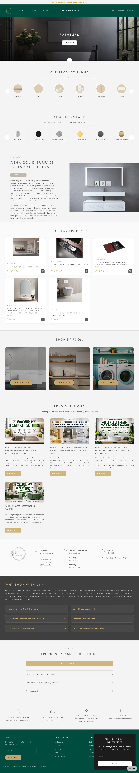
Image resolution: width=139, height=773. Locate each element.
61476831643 (112, 553)
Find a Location (45, 553)
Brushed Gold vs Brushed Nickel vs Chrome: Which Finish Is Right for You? (69, 450)
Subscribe (115, 764)
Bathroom (21, 11)
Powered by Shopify (38, 766)
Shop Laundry (108, 383)
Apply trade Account (70, 11)
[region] (69, 39)
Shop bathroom (21, 383)
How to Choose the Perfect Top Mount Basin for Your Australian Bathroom (113, 450)
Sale (55, 11)
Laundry (44, 11)
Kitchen (33, 11)
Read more (11, 473)
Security (92, 756)
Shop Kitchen (64, 383)
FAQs (91, 749)
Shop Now (69, 43)
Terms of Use (94, 753)
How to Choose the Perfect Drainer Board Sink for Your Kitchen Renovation (20, 450)
